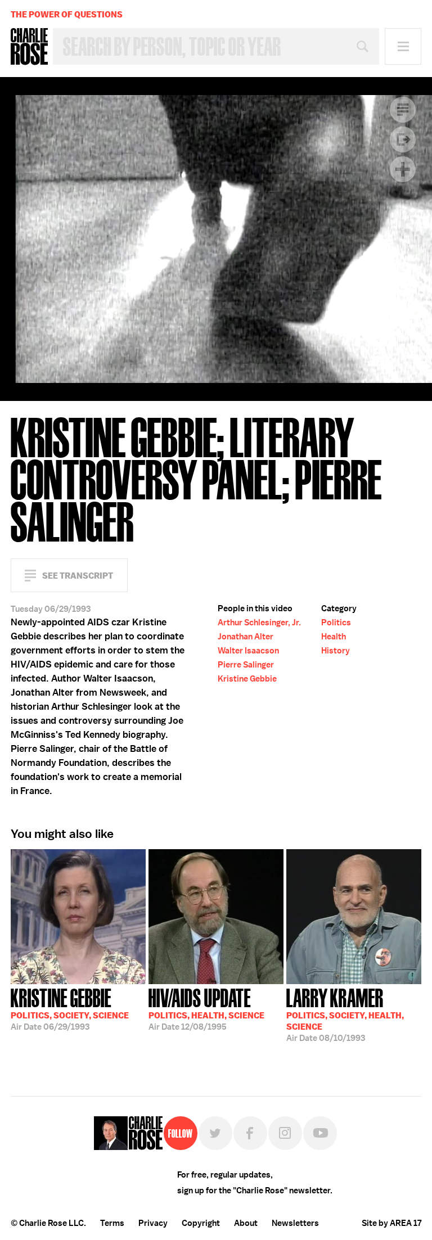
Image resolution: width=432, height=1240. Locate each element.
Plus (403, 169)
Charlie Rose (29, 46)
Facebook (250, 1133)
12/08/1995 (206, 1008)
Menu (403, 46)
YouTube (320, 1133)
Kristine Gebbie (247, 678)
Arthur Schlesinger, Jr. (259, 622)
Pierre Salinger (246, 664)
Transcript (403, 110)
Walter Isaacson (248, 650)
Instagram (285, 1133)
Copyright (201, 1223)
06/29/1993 (70, 1008)
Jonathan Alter (245, 636)
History (335, 650)
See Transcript (77, 575)
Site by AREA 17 (391, 1223)
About (246, 1223)
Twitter (215, 1133)
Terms (112, 1223)
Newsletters (295, 1223)
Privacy (153, 1223)
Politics (336, 622)
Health (333, 636)
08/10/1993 (345, 1014)
